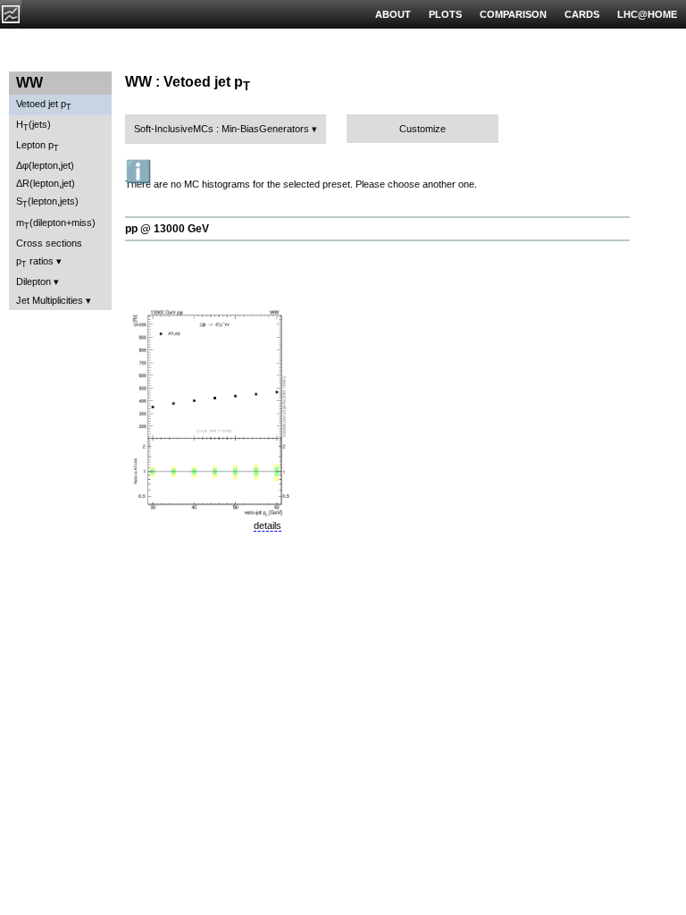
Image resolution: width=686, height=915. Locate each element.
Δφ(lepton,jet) (45, 165)
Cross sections (49, 243)
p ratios (35, 262)
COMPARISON (513, 14)
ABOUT (393, 14)
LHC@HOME (647, 14)
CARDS (582, 14)
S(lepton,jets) (47, 202)
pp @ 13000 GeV (167, 228)
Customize (422, 128)
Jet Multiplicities (49, 300)
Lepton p (37, 146)
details (267, 525)
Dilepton (33, 281)
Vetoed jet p (43, 105)
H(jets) (33, 125)
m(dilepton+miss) (56, 224)
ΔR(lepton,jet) (45, 183)
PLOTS (445, 14)
